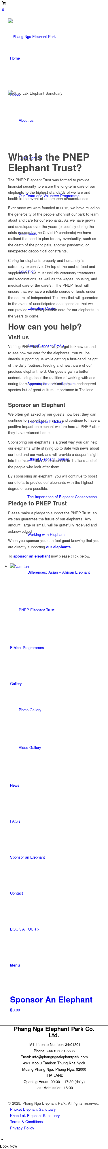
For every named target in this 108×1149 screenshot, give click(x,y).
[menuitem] (55, 58)
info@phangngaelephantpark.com (60, 1056)
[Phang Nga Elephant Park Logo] (54, 29)
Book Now (8, 1146)
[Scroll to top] (2, 1139)
